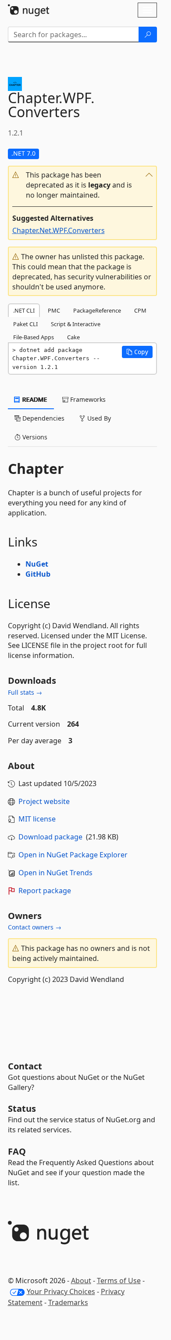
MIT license (37, 819)
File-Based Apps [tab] (33, 337)
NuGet (36, 564)
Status (22, 1108)
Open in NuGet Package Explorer (73, 855)
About (81, 1280)
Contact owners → (34, 927)
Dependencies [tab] (42, 418)
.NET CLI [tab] (24, 310)
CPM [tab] (140, 310)
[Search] (148, 34)
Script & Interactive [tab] (75, 324)
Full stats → (25, 692)
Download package (50, 837)
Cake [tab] (73, 337)
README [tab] (34, 399)
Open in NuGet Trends (55, 872)
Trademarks (68, 1302)
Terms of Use (119, 1280)
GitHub (37, 574)
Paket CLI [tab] (25, 324)
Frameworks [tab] (87, 399)
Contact (25, 1066)
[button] (82, 185)
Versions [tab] (34, 437)
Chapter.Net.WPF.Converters (58, 230)
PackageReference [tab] (97, 310)
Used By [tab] (98, 418)
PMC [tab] (54, 310)
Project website (44, 801)
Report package (44, 890)
